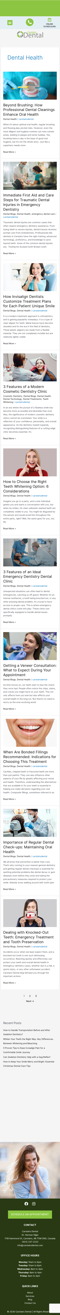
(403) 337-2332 (30, 1242)
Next (30, 1001)
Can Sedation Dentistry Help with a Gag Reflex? (26, 1057)
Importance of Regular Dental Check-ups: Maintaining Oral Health (28, 847)
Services (30, 1296)
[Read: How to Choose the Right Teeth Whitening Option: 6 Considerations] (30, 462)
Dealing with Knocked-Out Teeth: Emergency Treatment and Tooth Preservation (28, 937)
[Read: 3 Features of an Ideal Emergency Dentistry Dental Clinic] (30, 552)
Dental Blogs (9, 214)
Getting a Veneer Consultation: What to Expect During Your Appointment (30, 670)
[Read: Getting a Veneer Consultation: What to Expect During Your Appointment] (30, 646)
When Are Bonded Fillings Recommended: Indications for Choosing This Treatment (29, 757)
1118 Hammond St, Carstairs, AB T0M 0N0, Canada (30, 1238)
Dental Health (10, 119)
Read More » (9, 151)
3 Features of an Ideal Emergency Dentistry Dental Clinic (27, 577)
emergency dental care (43, 214)
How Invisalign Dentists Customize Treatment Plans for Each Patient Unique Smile (29, 301)
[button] (9, 22)
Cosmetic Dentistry (12, 396)
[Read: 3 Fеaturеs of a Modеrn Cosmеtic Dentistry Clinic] (30, 367)
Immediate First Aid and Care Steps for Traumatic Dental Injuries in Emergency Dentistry (28, 202)
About (30, 1292)
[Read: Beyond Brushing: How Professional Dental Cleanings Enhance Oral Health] (30, 85)
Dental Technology (12, 399)
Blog (30, 1299)
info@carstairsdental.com (30, 1245)
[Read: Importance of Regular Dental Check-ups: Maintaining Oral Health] (30, 822)
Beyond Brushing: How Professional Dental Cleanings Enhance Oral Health (29, 110)
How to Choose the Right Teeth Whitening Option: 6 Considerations (26, 486)
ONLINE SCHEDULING (49, 25)
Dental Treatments (32, 399)
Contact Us (30, 1303)
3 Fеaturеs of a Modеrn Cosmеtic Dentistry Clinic (25, 389)
